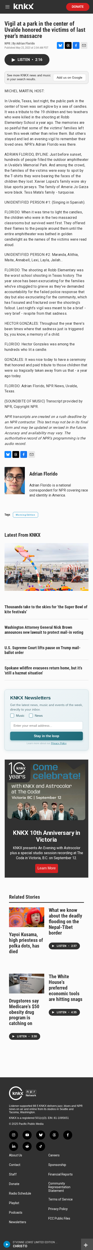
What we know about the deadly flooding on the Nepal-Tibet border (65, 921)
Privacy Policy (59, 743)
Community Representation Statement (59, 1187)
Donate (78, 6)
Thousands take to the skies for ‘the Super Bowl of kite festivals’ (46, 609)
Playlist (14, 1203)
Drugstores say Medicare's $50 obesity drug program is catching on (24, 1012)
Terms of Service (60, 1199)
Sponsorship (57, 1165)
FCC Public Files (59, 1218)
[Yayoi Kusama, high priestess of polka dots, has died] (26, 917)
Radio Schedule (20, 1193)
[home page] (23, 8)
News (39, 715)
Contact (14, 1165)
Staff (13, 1174)
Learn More (46, 868)
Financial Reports (60, 1174)
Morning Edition (25, 515)
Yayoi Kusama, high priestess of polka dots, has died (26, 943)
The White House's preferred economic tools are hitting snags (65, 988)
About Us (15, 1155)
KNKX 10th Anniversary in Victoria (46, 836)
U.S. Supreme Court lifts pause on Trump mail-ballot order (43, 650)
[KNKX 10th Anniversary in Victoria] (46, 791)
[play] (7, 1244)
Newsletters (17, 1222)
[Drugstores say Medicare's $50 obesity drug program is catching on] (26, 983)
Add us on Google (69, 77)
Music (20, 715)
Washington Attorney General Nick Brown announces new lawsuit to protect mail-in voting (44, 630)
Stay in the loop (46, 736)
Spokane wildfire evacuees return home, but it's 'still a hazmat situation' (43, 670)
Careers (54, 1155)
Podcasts (15, 1212)
